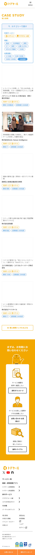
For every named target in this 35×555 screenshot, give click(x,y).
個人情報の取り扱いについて (9, 536)
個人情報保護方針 (6, 534)
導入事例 (5, 515)
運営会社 (22, 515)
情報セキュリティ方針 (7, 538)
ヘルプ (21, 524)
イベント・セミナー (8, 522)
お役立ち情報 (6, 518)
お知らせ (5, 525)
